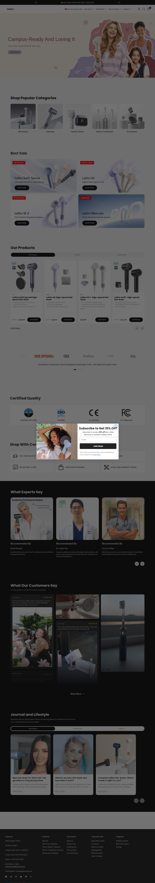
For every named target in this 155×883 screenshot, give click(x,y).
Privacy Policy (96, 454)
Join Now (98, 446)
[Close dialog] (116, 426)
